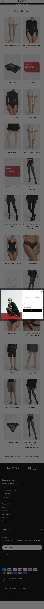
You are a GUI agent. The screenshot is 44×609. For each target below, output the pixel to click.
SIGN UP (32, 310)
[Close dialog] (42, 292)
